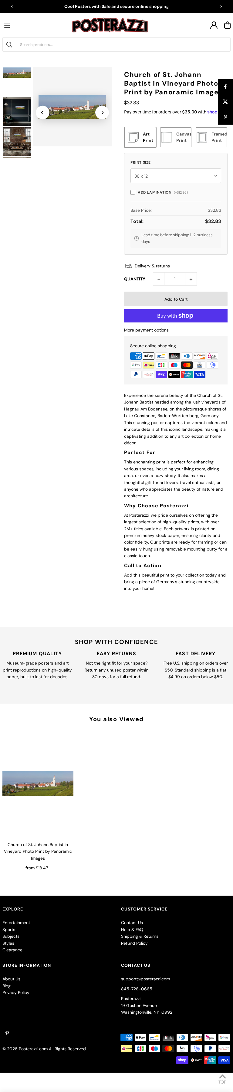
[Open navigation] (8, 25)
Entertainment (16, 922)
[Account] (214, 25)
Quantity (134, 279)
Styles (8, 943)
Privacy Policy (15, 992)
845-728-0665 (136, 989)
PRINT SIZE (140, 162)
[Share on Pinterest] (225, 117)
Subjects (10, 936)
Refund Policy (134, 943)
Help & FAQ (132, 929)
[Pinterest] (7, 1033)
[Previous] (12, 6)
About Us (11, 979)
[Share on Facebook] (225, 86)
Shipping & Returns (139, 936)
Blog (6, 986)
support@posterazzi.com (145, 979)
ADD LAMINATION (163, 192)
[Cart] (227, 25)
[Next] (221, 6)
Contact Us (132, 922)
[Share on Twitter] (225, 102)
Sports (8, 929)
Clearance (12, 950)
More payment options (146, 330)
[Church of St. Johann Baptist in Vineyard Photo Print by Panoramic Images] (37, 784)
